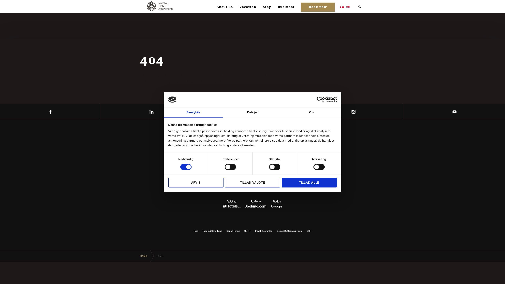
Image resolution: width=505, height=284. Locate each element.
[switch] (230, 167)
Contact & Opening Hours (289, 231)
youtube (454, 112)
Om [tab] (311, 112)
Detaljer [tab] (252, 112)
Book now (318, 7)
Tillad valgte (252, 182)
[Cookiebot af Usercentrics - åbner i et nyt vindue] (319, 100)
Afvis (196, 182)
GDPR (247, 231)
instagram (353, 112)
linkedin (151, 112)
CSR (309, 231)
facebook (50, 112)
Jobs (196, 231)
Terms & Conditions (212, 231)
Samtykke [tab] (193, 112)
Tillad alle (309, 182)
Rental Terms (233, 231)
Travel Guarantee (263, 231)
